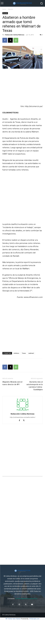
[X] (10, 40)
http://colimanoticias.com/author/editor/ (22, 417)
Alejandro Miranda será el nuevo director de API (12, 383)
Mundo (10, 9)
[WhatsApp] (15, 40)
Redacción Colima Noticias (14, 35)
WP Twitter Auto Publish (13, 619)
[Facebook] (4, 40)
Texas (24, 353)
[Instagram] (19, 604)
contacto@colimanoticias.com (26, 598)
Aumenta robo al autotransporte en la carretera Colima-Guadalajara (35, 386)
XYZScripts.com (34, 619)
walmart (31, 353)
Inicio (4, 9)
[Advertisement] (23, 87)
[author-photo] (22, 410)
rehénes (16, 353)
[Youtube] (32, 604)
